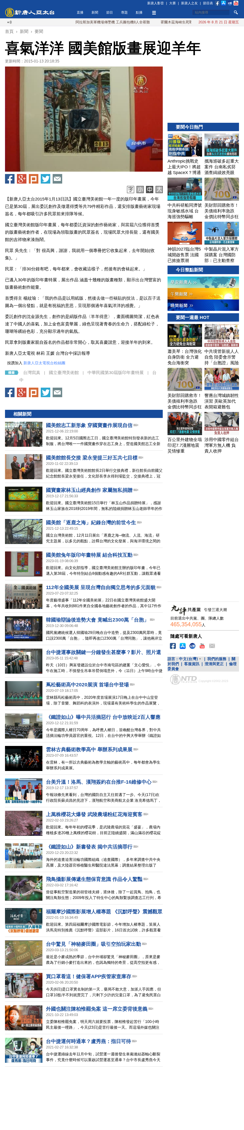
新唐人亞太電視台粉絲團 (44, 363)
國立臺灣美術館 (64, 372)
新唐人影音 (155, 3)
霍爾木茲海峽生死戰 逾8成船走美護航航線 (169, 22)
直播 (80, 12)
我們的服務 (216, 659)
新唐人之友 (189, 3)
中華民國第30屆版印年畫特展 (115, 372)
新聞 (95, 12)
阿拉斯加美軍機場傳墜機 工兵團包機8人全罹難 (87, 22)
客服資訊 (191, 664)
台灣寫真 (31, 372)
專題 (124, 12)
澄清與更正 (214, 664)
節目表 (208, 3)
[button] (84, 119)
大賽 (172, 3)
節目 (109, 12)
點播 (139, 12)
